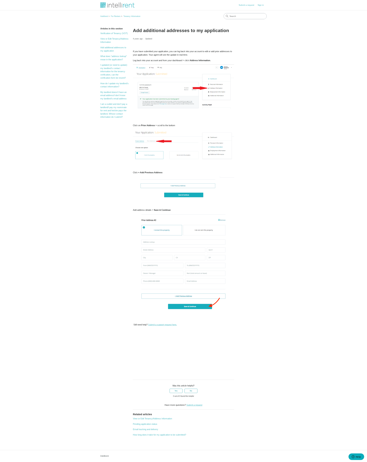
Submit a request (246, 5)
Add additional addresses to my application (113, 49)
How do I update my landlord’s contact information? (114, 85)
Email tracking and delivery (145, 429)
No (191, 391)
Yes (176, 391)
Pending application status (145, 424)
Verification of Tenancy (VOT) (114, 33)
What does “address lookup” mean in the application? (113, 58)
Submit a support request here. (162, 324)
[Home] (117, 5)
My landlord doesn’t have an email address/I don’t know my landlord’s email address (113, 95)
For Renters (116, 16)
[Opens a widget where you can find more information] (356, 457)
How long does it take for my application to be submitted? (159, 435)
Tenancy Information (131, 16)
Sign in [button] (261, 5)
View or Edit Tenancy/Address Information (114, 40)
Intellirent (104, 16)
